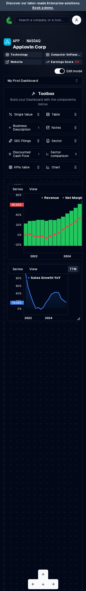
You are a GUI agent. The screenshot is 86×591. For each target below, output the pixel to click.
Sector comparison (59, 154)
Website (17, 62)
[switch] (60, 71)
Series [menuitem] (18, 269)
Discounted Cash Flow (22, 154)
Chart (56, 167)
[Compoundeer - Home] (9, 20)
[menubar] (44, 269)
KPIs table (22, 167)
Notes (56, 127)
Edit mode (74, 71)
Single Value (23, 114)
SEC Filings (22, 141)
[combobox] (43, 80)
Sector (57, 141)
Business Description (22, 127)
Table (56, 114)
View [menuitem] (33, 269)
